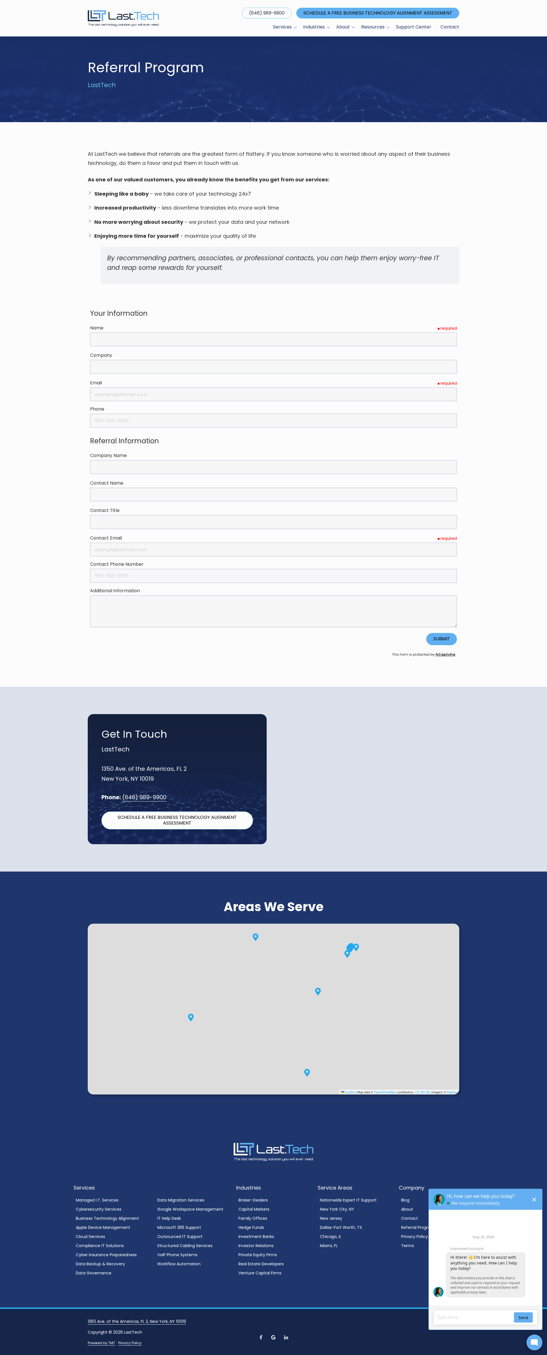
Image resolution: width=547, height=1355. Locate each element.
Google (273, 1337)
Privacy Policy (130, 1343)
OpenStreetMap (385, 1092)
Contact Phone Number (117, 564)
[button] (347, 954)
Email (96, 383)
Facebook (261, 1337)
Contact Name (106, 483)
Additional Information (115, 590)
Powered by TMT (101, 1343)
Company (101, 355)
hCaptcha (445, 654)
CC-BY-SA (422, 1092)
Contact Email (106, 538)
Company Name (108, 455)
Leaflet (349, 1092)
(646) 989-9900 (267, 13)
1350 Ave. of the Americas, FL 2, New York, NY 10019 (137, 1321)
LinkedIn (286, 1337)
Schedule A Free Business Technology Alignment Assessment (377, 13)
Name (96, 328)
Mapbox (452, 1092)
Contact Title (105, 510)
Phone (97, 409)
